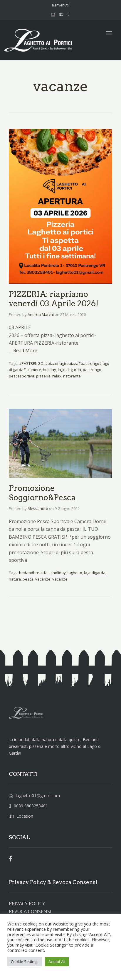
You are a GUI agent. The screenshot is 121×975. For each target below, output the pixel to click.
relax (56, 376)
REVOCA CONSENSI (30, 911)
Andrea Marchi (41, 314)
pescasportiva (21, 376)
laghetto (75, 572)
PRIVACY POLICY (27, 903)
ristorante (72, 376)
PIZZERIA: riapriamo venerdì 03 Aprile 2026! (53, 298)
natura (15, 579)
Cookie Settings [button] (24, 961)
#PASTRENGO (31, 363)
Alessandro (38, 508)
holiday (49, 369)
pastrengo (92, 369)
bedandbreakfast (35, 572)
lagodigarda (94, 572)
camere (34, 369)
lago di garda (69, 369)
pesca (28, 579)
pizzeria (43, 376)
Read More (25, 350)
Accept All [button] (56, 961)
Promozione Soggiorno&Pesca (42, 492)
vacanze (43, 579)
